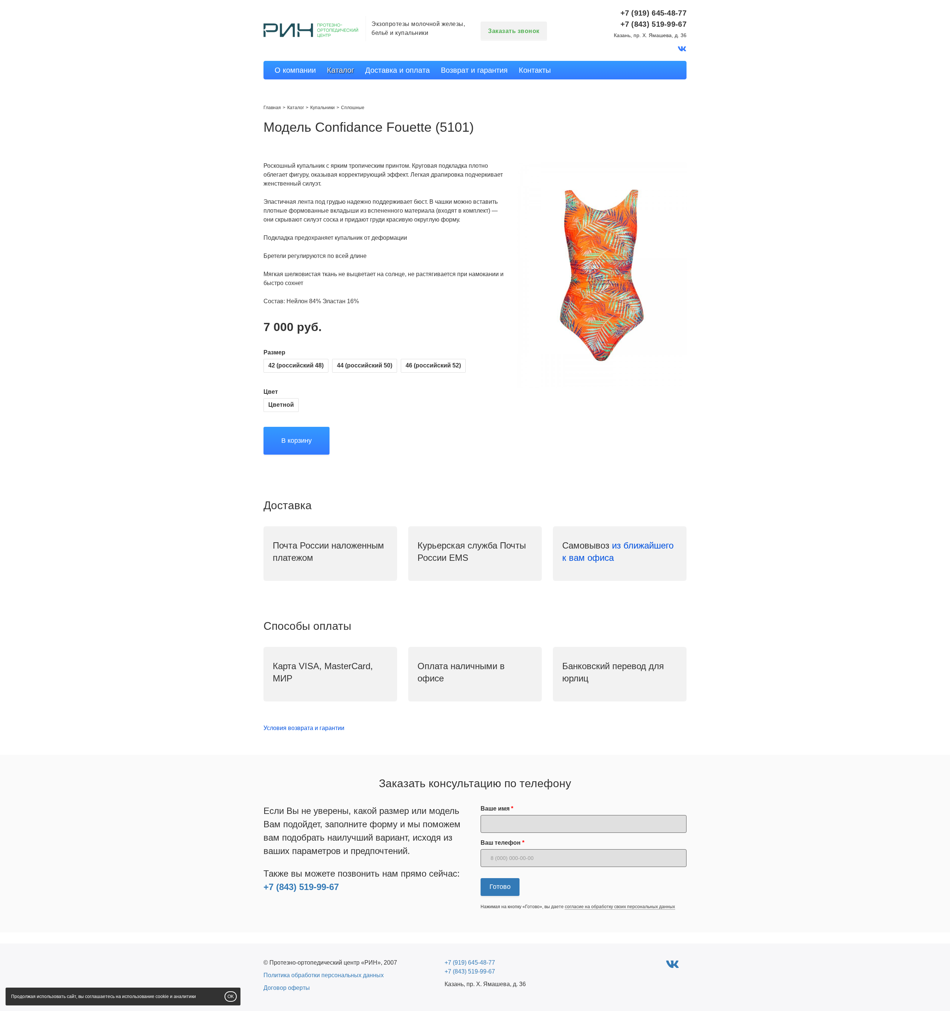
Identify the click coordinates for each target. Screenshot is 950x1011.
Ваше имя (495, 808)
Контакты (535, 70)
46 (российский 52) (433, 365)
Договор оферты (286, 988)
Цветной (281, 405)
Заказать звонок (514, 31)
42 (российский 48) (296, 365)
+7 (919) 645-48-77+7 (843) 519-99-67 (653, 18)
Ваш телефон (501, 843)
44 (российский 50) (364, 365)
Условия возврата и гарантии (303, 728)
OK (230, 996)
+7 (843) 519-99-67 (301, 887)
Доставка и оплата (397, 70)
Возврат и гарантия (474, 70)
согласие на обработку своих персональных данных (620, 906)
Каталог (340, 70)
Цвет (270, 392)
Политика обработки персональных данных (323, 975)
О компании (295, 70)
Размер (274, 352)
